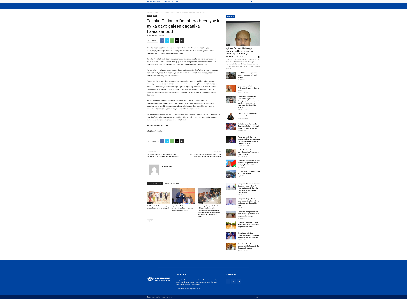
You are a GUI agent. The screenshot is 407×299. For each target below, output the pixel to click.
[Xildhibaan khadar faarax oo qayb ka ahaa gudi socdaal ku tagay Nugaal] (158, 196)
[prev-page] (148, 220)
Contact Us (257, 297)
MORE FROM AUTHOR (171, 184)
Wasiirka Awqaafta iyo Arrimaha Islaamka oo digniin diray (248, 88)
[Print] (182, 40)
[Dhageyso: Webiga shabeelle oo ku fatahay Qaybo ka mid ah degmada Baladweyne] (231, 214)
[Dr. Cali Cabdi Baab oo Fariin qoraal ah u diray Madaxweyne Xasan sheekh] (231, 152)
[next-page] (151, 220)
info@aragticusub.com (192, 289)
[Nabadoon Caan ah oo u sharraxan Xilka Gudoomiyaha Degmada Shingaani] (231, 246)
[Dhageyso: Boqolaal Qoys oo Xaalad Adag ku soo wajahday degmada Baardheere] (231, 225)
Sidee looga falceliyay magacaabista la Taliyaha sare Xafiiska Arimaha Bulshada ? (248, 235)
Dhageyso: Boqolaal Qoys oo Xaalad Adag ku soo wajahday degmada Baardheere (248, 225)
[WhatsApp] (172, 40)
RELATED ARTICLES (154, 184)
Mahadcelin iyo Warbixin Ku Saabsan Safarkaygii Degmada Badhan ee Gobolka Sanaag (248, 126)
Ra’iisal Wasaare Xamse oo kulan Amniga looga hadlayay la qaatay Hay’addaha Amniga (204, 155)
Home (149, 12)
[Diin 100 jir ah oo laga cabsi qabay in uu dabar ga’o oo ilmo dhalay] (231, 75)
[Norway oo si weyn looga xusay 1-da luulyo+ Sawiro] (231, 174)
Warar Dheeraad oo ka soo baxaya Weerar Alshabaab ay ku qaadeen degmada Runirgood (163, 155)
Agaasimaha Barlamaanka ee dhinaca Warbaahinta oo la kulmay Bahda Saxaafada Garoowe (182, 208)
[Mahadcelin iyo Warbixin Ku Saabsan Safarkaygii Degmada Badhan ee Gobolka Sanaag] (231, 126)
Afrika (161, 12)
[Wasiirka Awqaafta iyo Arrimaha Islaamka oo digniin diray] (231, 88)
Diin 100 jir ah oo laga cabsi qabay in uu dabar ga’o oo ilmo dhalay (248, 75)
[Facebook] (251, 1)
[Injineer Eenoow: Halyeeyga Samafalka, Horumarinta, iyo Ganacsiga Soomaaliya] (243, 33)
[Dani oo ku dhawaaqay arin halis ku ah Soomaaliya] (231, 116)
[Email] (177, 40)
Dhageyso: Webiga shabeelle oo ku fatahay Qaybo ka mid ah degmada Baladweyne (248, 214)
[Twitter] (255, 1)
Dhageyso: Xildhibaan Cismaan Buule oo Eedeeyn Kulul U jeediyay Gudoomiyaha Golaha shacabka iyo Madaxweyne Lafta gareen (249, 188)
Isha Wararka (153, 35)
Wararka (155, 12)
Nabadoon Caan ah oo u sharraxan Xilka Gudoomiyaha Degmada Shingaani (248, 246)
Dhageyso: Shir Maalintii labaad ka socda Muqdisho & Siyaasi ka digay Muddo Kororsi (249, 163)
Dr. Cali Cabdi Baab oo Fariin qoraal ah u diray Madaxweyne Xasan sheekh (248, 152)
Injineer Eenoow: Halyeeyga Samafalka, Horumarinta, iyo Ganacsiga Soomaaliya (239, 51)
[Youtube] (258, 1)
